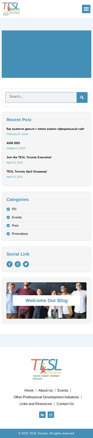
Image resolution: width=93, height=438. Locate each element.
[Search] (82, 97)
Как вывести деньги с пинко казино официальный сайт (45, 128)
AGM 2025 (13, 143)
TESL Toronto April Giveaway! (26, 171)
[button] (86, 9)
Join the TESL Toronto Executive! (28, 157)
